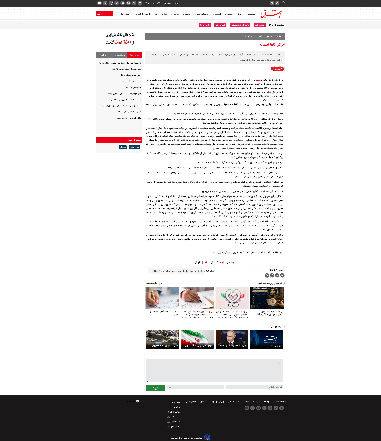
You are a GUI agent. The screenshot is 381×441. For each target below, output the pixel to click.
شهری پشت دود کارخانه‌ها (129, 111)
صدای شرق (191, 401)
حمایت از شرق (174, 412)
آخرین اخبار (135, 55)
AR (272, 3)
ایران (229, 262)
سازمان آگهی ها (174, 426)
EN (277, 3)
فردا (165, 14)
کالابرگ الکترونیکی (240, 25)
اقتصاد (217, 14)
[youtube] (99, 3)
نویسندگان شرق (174, 421)
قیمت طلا (220, 25)
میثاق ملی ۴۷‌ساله (133, 87)
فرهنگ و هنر (202, 14)
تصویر (138, 14)
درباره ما (177, 407)
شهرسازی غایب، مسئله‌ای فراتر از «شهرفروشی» (121, 105)
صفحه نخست (279, 401)
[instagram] (128, 3)
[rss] (134, 3)
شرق (257, 80)
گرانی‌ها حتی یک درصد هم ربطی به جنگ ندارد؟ (120, 63)
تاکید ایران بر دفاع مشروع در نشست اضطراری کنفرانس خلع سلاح (163, 345)
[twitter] (116, 3)
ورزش (188, 14)
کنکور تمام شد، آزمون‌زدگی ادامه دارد (125, 99)
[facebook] (272, 276)
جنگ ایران (216, 262)
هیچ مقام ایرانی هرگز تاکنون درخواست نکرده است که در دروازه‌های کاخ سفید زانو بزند (198, 345)
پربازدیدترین (119, 55)
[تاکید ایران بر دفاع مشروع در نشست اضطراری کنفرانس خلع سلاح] (162, 339)
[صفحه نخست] (282, 3)
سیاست (251, 14)
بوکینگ (123, 147)
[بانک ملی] (119, 45)
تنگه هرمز (205, 25)
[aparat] (111, 3)
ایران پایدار (276, 345)
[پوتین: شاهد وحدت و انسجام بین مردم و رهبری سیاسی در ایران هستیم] (232, 339)
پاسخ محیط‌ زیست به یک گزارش (126, 69)
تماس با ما (176, 402)
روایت (176, 14)
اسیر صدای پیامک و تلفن (130, 75)
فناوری (154, 14)
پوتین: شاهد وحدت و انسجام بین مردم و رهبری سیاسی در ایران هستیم (232, 345)
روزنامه (279, 36)
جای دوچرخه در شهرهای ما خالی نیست (124, 93)
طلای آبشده (134, 147)
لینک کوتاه (209, 271)
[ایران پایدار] (266, 339)
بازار (146, 14)
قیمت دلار (259, 25)
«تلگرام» (225, 252)
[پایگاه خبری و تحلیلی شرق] (271, 17)
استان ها (125, 14)
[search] (140, 3)
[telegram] (122, 3)
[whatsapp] (267, 275)
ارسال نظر (156, 387)
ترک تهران (200, 262)
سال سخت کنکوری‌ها (132, 81)
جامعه (230, 14)
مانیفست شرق (174, 417)
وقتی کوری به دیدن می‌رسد (129, 118)
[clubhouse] (105, 3)
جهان (239, 14)
